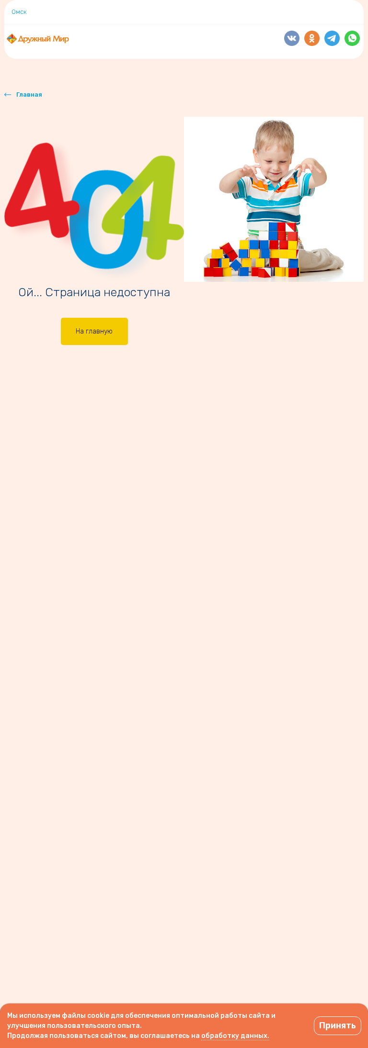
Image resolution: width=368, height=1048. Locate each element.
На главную (94, 331)
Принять (337, 1025)
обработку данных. (235, 1036)
